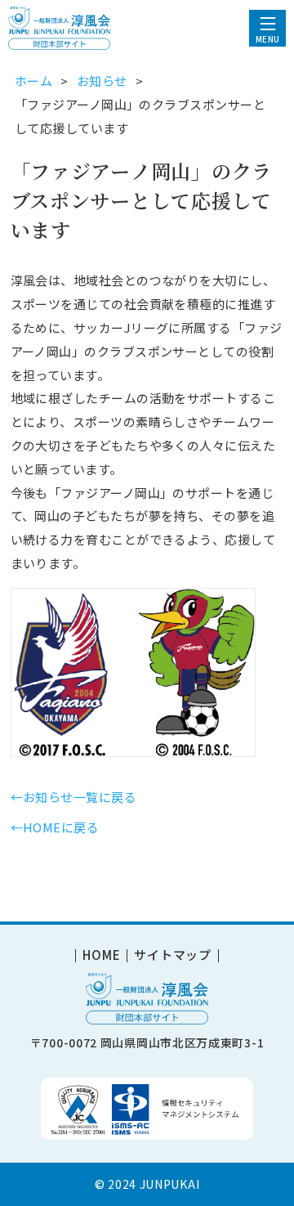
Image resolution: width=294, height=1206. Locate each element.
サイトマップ (173, 955)
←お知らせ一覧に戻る (74, 796)
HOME (101, 955)
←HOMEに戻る (55, 827)
